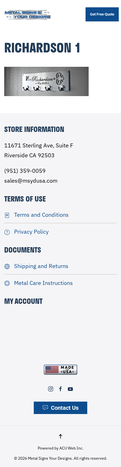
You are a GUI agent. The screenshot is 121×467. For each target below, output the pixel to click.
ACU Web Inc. (71, 448)
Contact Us (65, 407)
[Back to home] (27, 14)
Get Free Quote (102, 14)
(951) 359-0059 (25, 170)
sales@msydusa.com (30, 180)
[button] (60, 436)
